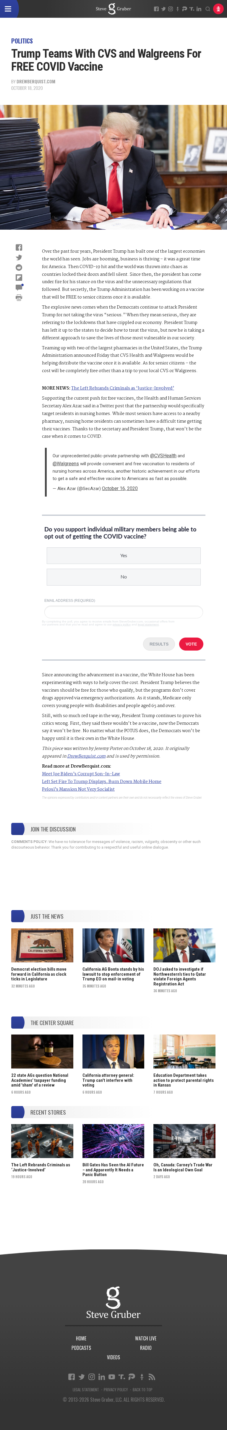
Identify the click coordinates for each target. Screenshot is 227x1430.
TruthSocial (191, 9)
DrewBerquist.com (36, 81)
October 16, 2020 (120, 488)
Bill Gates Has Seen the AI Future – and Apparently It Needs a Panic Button (113, 1169)
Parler (184, 9)
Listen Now (218, 9)
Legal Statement (86, 1390)
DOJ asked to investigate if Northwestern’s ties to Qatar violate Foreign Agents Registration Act (179, 977)
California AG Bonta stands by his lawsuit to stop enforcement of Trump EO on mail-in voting (113, 974)
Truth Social (122, 1377)
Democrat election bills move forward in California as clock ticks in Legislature (39, 974)
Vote (191, 644)
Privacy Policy (116, 1390)
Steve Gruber (113, 1302)
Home (81, 1338)
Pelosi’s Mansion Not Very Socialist (78, 789)
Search (207, 9)
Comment (19, 287)
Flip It (19, 277)
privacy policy (122, 624)
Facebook (156, 9)
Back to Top (143, 1390)
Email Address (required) (69, 601)
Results (159, 644)
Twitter (163, 9)
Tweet (19, 257)
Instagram (170, 9)
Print (19, 297)
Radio (146, 1347)
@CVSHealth (163, 455)
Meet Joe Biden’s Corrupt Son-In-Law (81, 774)
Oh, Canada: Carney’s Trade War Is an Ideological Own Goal (183, 1167)
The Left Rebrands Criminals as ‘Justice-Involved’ (122, 388)
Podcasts (81, 1347)
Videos (113, 1357)
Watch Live (145, 1338)
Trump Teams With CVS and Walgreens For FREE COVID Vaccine (113, 8)
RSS (152, 1377)
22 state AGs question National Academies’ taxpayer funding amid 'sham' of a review (39, 1080)
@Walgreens (66, 463)
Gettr (177, 9)
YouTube (111, 1377)
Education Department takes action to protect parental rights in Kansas (183, 1080)
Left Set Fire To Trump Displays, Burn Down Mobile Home (101, 781)
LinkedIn (199, 9)
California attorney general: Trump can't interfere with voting (108, 1080)
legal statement (148, 624)
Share (19, 247)
